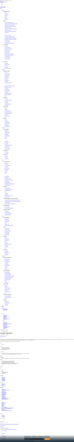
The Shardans (6, 246)
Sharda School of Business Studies (9, 22)
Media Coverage (7, 224)
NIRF (2, 388)
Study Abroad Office (7, 291)
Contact (4, 328)
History (6, 173)
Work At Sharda (4, 403)
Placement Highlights (7, 122)
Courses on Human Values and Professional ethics (8, 407)
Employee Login (5, 322)
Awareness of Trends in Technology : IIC (10, 203)
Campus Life (3, 127)
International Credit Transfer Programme (7, 410)
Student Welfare (7, 142)
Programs (6, 109)
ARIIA (3, 409)
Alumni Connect (7, 228)
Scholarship (6, 81)
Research (3, 404)
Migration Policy (7, 240)
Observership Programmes (8, 297)
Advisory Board (7, 176)
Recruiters (3, 395)
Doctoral (6, 15)
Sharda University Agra (5, 399)
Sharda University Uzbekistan (5, 398)
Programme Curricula (7, 56)
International (3, 405)
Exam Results (6, 46)
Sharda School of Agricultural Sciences (9, 43)
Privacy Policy (11, 429)
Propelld (4, 7)
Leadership (6, 170)
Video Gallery (6, 153)
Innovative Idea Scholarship (8, 82)
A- (2, 4)
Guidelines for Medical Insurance (9, 277)
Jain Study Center (7, 147)
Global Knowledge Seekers (8, 113)
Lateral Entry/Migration (8, 94)
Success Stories (4, 396)
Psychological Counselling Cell (9, 195)
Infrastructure (6, 130)
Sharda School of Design (8, 27)
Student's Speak (7, 282)
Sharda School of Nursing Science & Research (10, 39)
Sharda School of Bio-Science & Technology (10, 26)
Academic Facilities (4, 393)
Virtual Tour (3, 433)
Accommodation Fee (7, 261)
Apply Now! (1, 2)
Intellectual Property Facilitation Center (9, 183)
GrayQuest (1, 7)
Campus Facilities (7, 133)
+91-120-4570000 (2, 425)
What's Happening (7, 64)
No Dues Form (5, 319)
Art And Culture (7, 146)
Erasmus (6, 298)
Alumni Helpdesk (7, 234)
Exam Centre (6, 102)
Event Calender (5, 324)
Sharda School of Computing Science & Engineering (11, 23)
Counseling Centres (7, 89)
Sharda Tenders (7, 181)
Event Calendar (7, 158)
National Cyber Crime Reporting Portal (6, 408)
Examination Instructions (8, 278)
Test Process (6, 101)
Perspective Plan (7, 169)
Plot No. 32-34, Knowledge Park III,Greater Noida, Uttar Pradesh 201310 (9, 424)
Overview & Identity (7, 165)
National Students (5, 308)
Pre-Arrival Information (8, 273)
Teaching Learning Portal (6, 326)
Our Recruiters (7, 125)
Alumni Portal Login (5, 315)
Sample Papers (7, 105)
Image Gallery (6, 254)
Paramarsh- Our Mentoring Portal (7, 323)
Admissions (3, 69)
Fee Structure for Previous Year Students (10, 85)
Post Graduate (6, 14)
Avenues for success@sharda (8, 93)
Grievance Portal (5, 327)
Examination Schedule (7, 47)
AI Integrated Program (7, 182)
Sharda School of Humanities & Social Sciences (11, 31)
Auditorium (6, 141)
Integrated (6, 18)
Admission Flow (7, 76)
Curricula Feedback (7, 57)
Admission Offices (7, 302)
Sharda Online (6, 32)
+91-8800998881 (4, 439)
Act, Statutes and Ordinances (8, 189)
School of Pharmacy (7, 40)
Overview (6, 72)
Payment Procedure (7, 90)
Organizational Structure (8, 190)
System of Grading (7, 51)
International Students (5, 309)
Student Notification (7, 272)
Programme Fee (7, 77)
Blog (2, 406)
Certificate (6, 19)
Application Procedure (7, 110)
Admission (3, 377)
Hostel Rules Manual (7, 279)
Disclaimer (8, 429)
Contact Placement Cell (8, 126)
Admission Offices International (6, 390)
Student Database (7, 233)
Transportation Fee (7, 80)
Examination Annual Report (8, 48)
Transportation (6, 134)
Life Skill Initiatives (7, 202)
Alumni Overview (7, 229)
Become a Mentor (7, 232)
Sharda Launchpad (7, 206)
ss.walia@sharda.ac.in (3, 336)
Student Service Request (8, 68)
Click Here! (1, 1)
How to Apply (6, 88)
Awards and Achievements (8, 213)
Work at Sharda (7, 177)
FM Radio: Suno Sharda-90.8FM (9, 225)
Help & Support (7, 301)
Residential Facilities (7, 135)
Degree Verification (7, 52)
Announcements (7, 221)
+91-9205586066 (4, 436)
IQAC (2, 306)
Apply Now (6, 305)
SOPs (5, 241)
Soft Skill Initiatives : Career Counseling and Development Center (13, 201)
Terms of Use (15, 429)
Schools (6, 138)
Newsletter (6, 114)
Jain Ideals (6, 164)
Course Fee (3, 378)
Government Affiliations (8, 178)
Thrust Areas (6, 194)
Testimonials (6, 63)
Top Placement (7, 121)
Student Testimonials (7, 212)
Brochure (6, 237)
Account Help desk (4, 392)
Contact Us (6, 65)
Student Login (5, 316)
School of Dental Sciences (8, 35)
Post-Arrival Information (8, 274)
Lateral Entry (3, 380)
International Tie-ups (7, 289)
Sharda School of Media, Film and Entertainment (11, 28)
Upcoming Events (7, 220)
